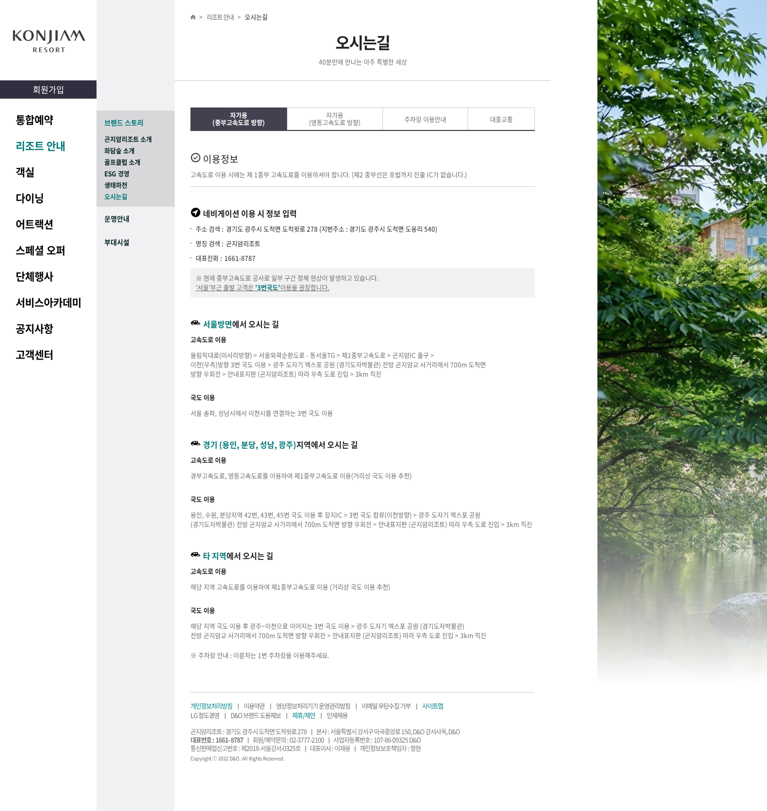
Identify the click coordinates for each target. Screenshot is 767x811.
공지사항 (34, 328)
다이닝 (30, 198)
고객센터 (34, 354)
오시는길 (115, 196)
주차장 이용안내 (425, 119)
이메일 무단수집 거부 (386, 706)
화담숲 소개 (119, 151)
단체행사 (34, 276)
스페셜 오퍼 (40, 250)
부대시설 (116, 242)
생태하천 (115, 185)
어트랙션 (34, 224)
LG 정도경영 (204, 715)
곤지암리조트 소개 (128, 139)
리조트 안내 (40, 145)
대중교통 (501, 119)
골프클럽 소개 (122, 162)
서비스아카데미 (48, 302)
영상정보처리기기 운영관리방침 (313, 706)
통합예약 (34, 119)
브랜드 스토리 (123, 122)
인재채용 (337, 715)
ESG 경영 (116, 173)
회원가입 (48, 89)
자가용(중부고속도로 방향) (238, 119)
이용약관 (254, 706)
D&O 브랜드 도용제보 (256, 715)
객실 (25, 172)
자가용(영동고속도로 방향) (335, 119)
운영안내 (116, 218)
